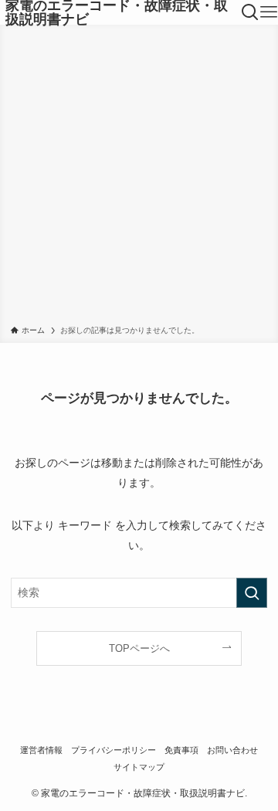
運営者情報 (41, 750)
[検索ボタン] (250, 12)
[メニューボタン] (268, 12)
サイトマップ (139, 767)
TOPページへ (139, 648)
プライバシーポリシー (113, 750)
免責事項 (181, 750)
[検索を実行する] (251, 593)
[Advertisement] (139, 178)
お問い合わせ (232, 750)
